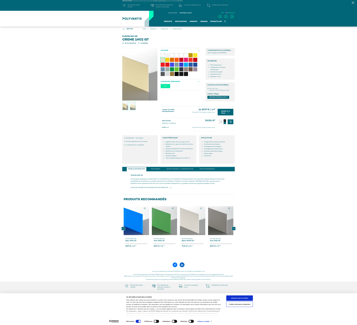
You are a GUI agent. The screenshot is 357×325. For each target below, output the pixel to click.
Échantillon (216, 21)
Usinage (203, 21)
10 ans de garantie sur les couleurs (136, 141)
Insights (193, 21)
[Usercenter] (220, 16)
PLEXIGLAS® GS (131, 238)
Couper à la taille (225, 112)
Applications (181, 21)
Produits (168, 21)
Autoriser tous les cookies (239, 298)
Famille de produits (136, 169)
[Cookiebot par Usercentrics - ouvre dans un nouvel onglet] (114, 321)
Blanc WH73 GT (188, 241)
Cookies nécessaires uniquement (239, 304)
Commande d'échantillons (217, 97)
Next (234, 228)
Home (144, 29)
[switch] (156, 321)
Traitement (155, 169)
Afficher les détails (203, 321)
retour (130, 29)
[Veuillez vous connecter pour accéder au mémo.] (144, 208)
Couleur (164, 50)
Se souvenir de (130, 43)
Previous (123, 228)
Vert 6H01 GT (159, 241)
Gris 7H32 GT (215, 241)
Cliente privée (172, 13)
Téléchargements (207, 169)
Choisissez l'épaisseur (170, 81)
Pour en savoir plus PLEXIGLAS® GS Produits (150, 187)
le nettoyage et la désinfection (179, 169)
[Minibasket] (232, 16)
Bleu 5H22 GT (131, 241)
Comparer (144, 43)
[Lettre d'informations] (226, 16)
